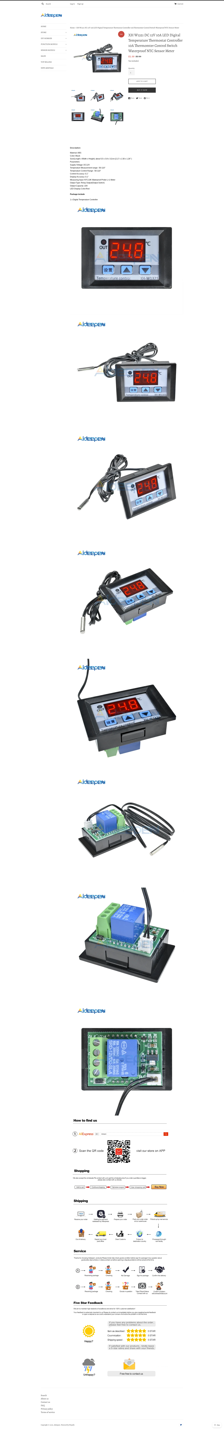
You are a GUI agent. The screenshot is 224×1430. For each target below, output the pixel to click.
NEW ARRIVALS (47, 68)
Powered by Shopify (67, 1425)
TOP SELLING (46, 62)
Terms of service (48, 1412)
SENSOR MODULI (53, 50)
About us (45, 1398)
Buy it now (142, 90)
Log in (72, 4)
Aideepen (57, 1425)
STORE (53, 32)
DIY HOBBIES (53, 38)
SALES (43, 56)
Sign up (80, 4)
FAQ (43, 1405)
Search (44, 1395)
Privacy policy (47, 1408)
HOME (43, 26)
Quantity (131, 68)
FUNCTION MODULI (53, 44)
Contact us (45, 1402)
